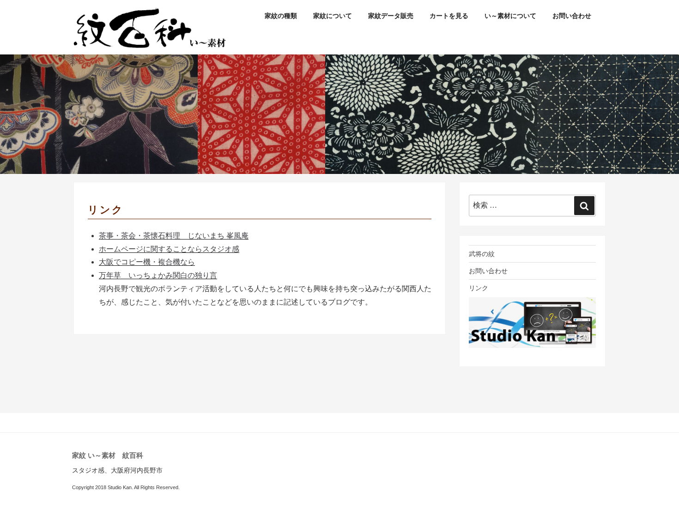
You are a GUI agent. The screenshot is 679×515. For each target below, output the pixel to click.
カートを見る (449, 15)
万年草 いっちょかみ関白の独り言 (158, 275)
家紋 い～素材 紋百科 (107, 455)
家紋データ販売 (390, 15)
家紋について (332, 15)
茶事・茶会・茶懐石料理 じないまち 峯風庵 (174, 236)
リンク (478, 288)
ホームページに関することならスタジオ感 (169, 249)
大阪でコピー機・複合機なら (147, 262)
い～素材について (510, 15)
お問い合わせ (571, 15)
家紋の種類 (281, 15)
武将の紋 (482, 254)
